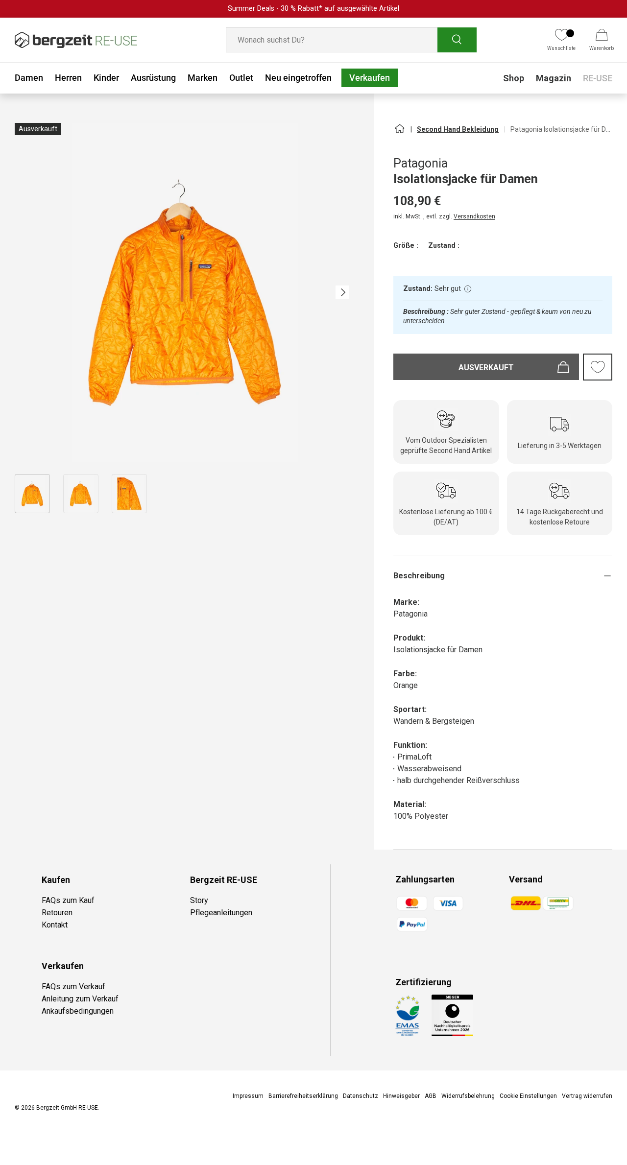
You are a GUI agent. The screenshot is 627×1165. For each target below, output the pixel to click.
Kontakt (55, 924)
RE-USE (597, 78)
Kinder (106, 77)
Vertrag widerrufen (587, 1096)
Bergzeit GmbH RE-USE (67, 1107)
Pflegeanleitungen (221, 912)
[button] (601, 40)
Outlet (241, 77)
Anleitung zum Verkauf (80, 998)
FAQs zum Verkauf (73, 986)
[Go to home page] (399, 132)
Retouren (57, 912)
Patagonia (420, 163)
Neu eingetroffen (298, 77)
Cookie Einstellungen (528, 1096)
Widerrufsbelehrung (468, 1096)
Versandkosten (474, 216)
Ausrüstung (153, 77)
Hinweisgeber (401, 1096)
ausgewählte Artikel (368, 8)
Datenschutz (360, 1096)
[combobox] (351, 39)
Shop (513, 78)
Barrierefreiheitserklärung (303, 1096)
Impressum (248, 1096)
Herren (68, 77)
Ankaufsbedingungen (78, 1011)
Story (199, 900)
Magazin (553, 78)
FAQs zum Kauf (68, 900)
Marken (202, 77)
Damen (29, 77)
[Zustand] (468, 289)
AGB (430, 1096)
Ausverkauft (486, 367)
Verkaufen (369, 77)
